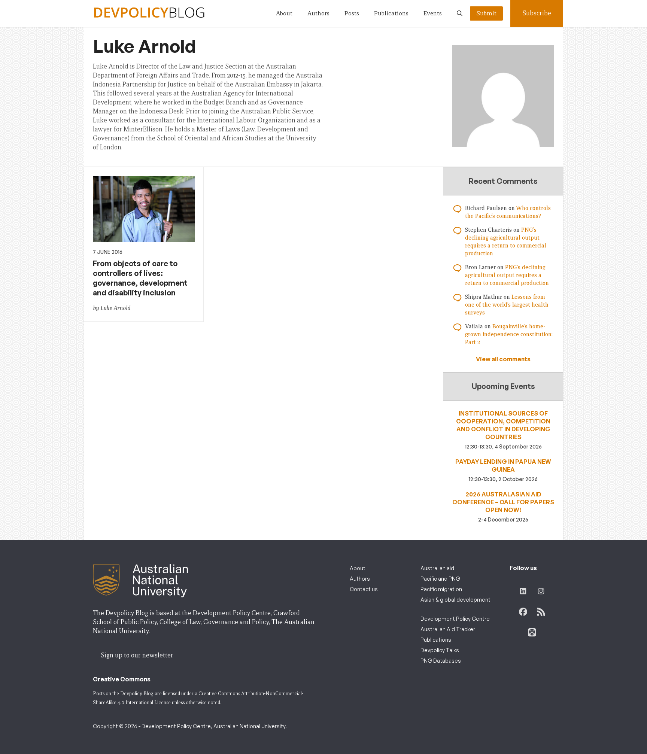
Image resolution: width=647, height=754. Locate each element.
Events (432, 13)
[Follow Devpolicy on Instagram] (541, 591)
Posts (351, 13)
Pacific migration (441, 589)
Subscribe (536, 13)
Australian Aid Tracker (447, 629)
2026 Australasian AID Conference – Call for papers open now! (503, 502)
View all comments (503, 359)
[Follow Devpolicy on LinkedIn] (523, 591)
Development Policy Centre (455, 618)
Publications (391, 13)
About (284, 13)
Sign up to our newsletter (137, 655)
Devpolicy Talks (439, 650)
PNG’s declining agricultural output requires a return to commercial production (507, 275)
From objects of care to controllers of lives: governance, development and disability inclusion (140, 278)
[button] (459, 13)
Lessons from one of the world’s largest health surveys (507, 305)
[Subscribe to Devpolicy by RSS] (541, 611)
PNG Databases (440, 660)
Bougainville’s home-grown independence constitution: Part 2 (509, 334)
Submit (486, 13)
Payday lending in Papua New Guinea (503, 465)
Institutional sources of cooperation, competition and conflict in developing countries (503, 425)
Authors (318, 13)
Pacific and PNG (440, 578)
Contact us (364, 589)
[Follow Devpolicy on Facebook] (523, 611)
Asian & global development (455, 599)
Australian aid (437, 568)
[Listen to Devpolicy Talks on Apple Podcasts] (532, 632)
